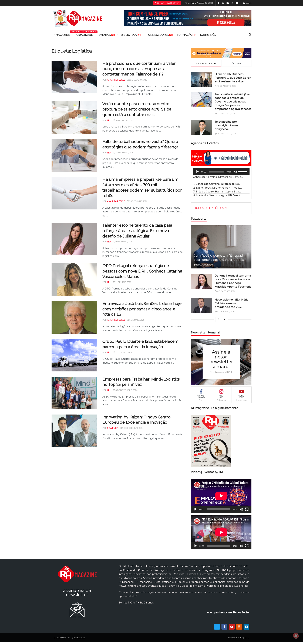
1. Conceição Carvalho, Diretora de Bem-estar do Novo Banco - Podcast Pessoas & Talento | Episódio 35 (217, 183)
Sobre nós (208, 34)
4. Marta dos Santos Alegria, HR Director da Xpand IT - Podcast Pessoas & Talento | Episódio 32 (217, 195)
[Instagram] (239, 627)
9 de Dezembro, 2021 (132, 428)
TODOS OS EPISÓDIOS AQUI (213, 208)
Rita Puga (112, 428)
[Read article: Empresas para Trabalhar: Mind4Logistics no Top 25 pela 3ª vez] (74, 393)
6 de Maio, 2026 (136, 320)
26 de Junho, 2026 (124, 152)
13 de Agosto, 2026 (205, 265)
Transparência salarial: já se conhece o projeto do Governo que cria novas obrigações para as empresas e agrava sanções (233, 101)
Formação (186, 34)
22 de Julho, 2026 (138, 80)
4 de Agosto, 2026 (226, 291)
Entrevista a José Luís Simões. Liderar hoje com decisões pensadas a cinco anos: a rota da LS (141, 309)
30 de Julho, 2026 (225, 311)
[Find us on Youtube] (237, 3)
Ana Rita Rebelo (116, 80)
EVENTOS (107, 34)
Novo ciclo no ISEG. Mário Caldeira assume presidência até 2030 (231, 303)
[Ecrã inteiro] (247, 509)
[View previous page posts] (218, 319)
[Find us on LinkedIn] (228, 3)
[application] (221, 171)
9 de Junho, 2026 (123, 241)
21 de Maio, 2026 (123, 282)
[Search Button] (250, 34)
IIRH (109, 120)
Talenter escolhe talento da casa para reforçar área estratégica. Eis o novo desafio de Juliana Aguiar (137, 231)
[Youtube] (232, 627)
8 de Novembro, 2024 (126, 390)
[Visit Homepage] (78, 18)
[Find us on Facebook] (218, 3)
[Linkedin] (246, 627)
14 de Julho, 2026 (124, 120)
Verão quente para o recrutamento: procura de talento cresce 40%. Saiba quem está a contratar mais (136, 109)
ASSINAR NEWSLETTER (167, 3)
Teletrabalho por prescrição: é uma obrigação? (226, 125)
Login (248, 3)
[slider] (243, 171)
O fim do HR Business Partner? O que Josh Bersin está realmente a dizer (233, 77)
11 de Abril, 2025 (123, 352)
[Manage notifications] (296, 635)
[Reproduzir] (197, 171)
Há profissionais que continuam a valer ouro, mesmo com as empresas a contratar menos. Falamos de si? (139, 69)
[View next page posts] (224, 319)
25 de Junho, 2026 (138, 201)
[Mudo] (235, 171)
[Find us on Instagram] (232, 3)
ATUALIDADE (84, 34)
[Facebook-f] (224, 627)
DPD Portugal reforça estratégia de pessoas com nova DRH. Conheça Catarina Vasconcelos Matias (142, 271)
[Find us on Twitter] (223, 3)
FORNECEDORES (160, 34)
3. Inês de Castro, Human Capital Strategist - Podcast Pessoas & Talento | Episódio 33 (217, 191)
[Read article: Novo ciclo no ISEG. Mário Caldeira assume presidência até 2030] (201, 305)
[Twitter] (217, 627)
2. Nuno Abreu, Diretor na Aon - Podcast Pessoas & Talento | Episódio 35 (217, 187)
